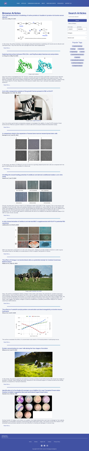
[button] (34, 3)
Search (77, 20)
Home (18, 3)
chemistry (81, 49)
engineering (74, 51)
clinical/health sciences (77, 60)
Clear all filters (72, 23)
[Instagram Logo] (47, 445)
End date (79, 26)
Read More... (7, 48)
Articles (23, 3)
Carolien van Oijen (37, 291)
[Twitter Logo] (41, 445)
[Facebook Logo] (44, 445)
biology (73, 49)
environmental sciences (78, 54)
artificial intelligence (77, 62)
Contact (49, 441)
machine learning (77, 46)
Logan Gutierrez (37, 120)
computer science (77, 65)
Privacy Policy (57, 441)
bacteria (78, 57)
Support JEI (42, 441)
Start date (70, 26)
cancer (82, 51)
